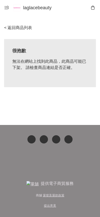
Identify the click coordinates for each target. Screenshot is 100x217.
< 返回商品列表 (18, 27)
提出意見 (50, 205)
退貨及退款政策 (53, 195)
